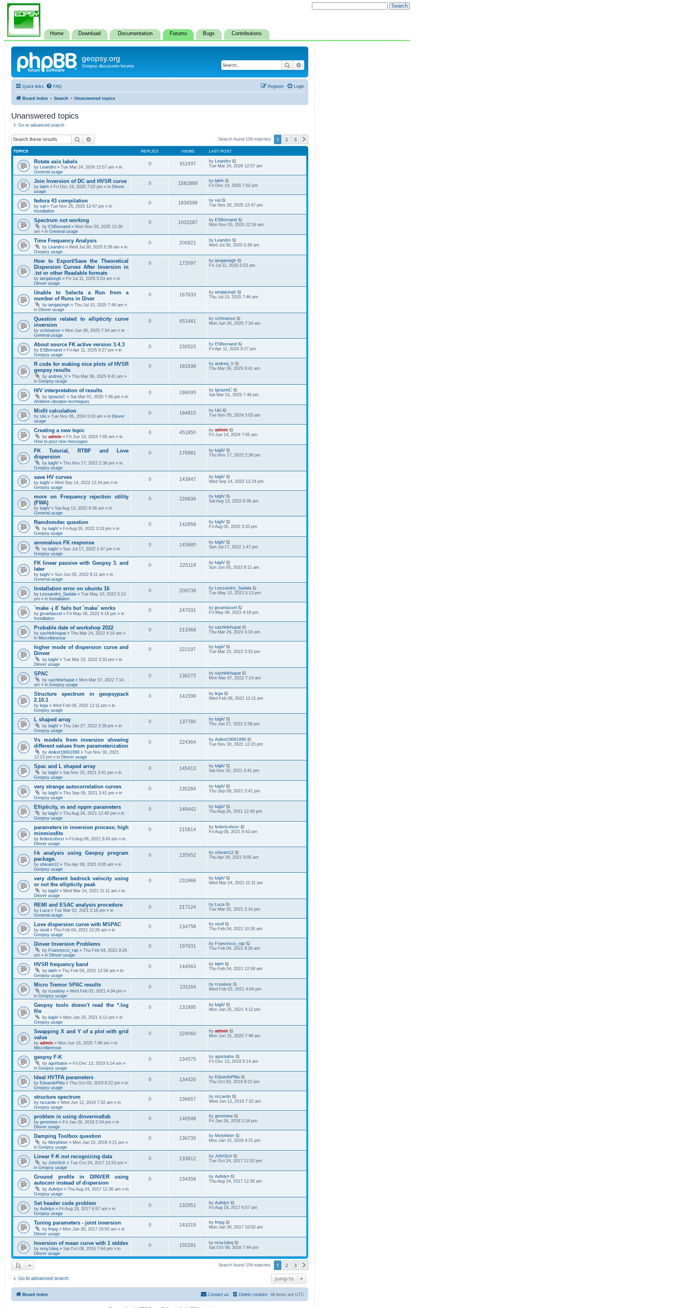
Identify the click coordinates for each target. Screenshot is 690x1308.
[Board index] (47, 61)
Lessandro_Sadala (58, 593)
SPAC (41, 674)
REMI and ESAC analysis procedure (78, 905)
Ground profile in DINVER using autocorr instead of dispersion (81, 1180)
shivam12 (49, 864)
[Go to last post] (234, 161)
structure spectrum (57, 1097)
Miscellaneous (52, 637)
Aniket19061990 (63, 752)
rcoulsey (56, 990)
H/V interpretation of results (68, 390)
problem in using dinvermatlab (72, 1116)
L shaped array (52, 719)
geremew (49, 1121)
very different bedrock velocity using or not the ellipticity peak (81, 881)
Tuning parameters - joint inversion (77, 1223)
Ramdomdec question (61, 522)
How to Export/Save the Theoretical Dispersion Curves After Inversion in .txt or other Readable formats (81, 267)
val (43, 206)
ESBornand (59, 226)
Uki (43, 416)
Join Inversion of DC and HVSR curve (80, 181)
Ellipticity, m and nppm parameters (77, 807)
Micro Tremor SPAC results (67, 985)
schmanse (50, 330)
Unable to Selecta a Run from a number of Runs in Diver (81, 296)
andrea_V (57, 376)
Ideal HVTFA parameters (63, 1077)
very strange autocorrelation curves (77, 787)
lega (44, 705)
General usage (48, 171)
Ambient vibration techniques (61, 401)
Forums (178, 33)
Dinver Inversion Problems (67, 944)
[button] (304, 139)
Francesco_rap (63, 950)
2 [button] (286, 139)
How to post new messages (61, 441)
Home (56, 33)
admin (54, 436)
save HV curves (53, 477)
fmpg (53, 1229)
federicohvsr (52, 838)
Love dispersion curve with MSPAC (77, 924)
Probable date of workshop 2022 (73, 628)
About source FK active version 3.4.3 (79, 344)
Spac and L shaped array (64, 766)
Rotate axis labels (55, 162)
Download (89, 33)
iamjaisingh (50, 278)
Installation (44, 210)
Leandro (48, 167)
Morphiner (58, 1142)
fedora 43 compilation (61, 201)
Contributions (247, 33)
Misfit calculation (55, 411)
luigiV (53, 462)
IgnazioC (56, 396)
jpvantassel (51, 613)
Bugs (209, 33)
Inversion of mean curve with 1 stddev (81, 1243)
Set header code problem (65, 1203)
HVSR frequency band (61, 964)
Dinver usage (47, 283)
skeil (44, 929)
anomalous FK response (64, 543)
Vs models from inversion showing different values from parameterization (81, 743)
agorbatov (58, 1063)
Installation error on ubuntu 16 (71, 588)
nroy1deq (49, 1248)
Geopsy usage (48, 251)
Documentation (135, 33)
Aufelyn (55, 1189)
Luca (45, 910)
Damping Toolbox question (67, 1136)
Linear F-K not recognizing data (73, 1156)
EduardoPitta (52, 1082)
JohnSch (56, 1162)
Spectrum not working (61, 220)
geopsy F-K (48, 1057)
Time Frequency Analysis (65, 241)
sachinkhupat (53, 633)
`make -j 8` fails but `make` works (74, 608)
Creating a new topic (59, 430)
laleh (44, 186)
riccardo (48, 1102)
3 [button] (295, 139)
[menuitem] (54, 86)
